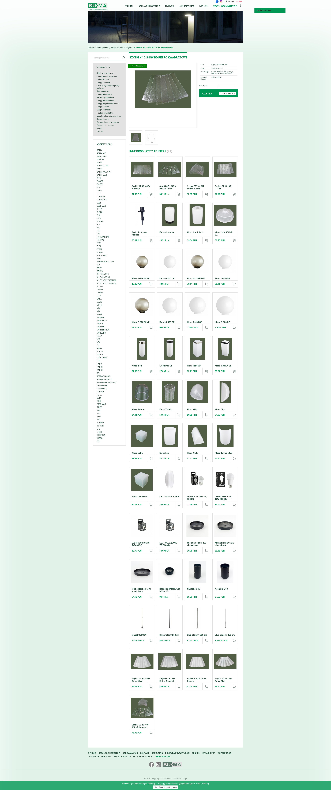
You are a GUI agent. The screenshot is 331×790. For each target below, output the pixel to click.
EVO (98, 231)
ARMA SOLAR (102, 166)
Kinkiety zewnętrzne (105, 73)
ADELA (100, 150)
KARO (99, 268)
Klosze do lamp (103, 119)
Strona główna (102, 47)
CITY (99, 194)
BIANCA (100, 181)
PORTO (100, 351)
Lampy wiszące (103, 79)
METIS (99, 305)
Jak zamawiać (186, 6)
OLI (98, 345)
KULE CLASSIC (103, 274)
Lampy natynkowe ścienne (107, 104)
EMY (99, 228)
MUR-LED (100, 327)
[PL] (237, 1)
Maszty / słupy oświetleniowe (109, 116)
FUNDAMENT (102, 255)
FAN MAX (100, 240)
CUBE (99, 203)
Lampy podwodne (104, 110)
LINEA (99, 299)
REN (98, 373)
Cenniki (196, 753)
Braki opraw (120, 756)
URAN (99, 432)
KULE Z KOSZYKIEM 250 (106, 283)
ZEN (98, 441)
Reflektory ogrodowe (105, 97)
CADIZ (99, 190)
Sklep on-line (263, 10)
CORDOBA (101, 197)
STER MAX (101, 404)
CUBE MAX (101, 206)
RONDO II (100, 392)
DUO (98, 215)
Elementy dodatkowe (105, 125)
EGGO (99, 218)
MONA (99, 314)
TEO (98, 413)
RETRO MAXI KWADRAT (106, 382)
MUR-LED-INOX (103, 330)
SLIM (99, 398)
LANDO (100, 290)
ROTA (99, 395)
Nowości (169, 6)
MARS (99, 302)
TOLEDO (100, 423)
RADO (99, 364)
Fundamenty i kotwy (105, 113)
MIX (98, 311)
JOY (98, 265)
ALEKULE (100, 159)
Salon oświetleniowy (225, 6)
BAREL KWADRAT (104, 172)
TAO (98, 410)
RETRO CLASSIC (103, 376)
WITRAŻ (100, 438)
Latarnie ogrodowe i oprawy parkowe (108, 87)
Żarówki (100, 131)
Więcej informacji (202, 784)
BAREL (99, 169)
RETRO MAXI (102, 386)
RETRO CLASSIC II (104, 379)
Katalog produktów (149, 6)
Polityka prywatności (177, 753)
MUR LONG (101, 333)
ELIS (98, 225)
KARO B (100, 271)
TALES (99, 407)
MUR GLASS (102, 321)
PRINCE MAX (102, 358)
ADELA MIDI (101, 153)
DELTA (99, 209)
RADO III (100, 370)
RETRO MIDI (102, 389)
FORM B (100, 252)
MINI (98, 308)
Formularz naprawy (100, 756)
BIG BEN (100, 184)
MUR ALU (100, 317)
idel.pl (184, 779)
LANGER (100, 293)
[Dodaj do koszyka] (151, 194)
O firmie (129, 6)
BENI (99, 178)
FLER (99, 246)
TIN (98, 420)
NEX (98, 342)
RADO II (100, 367)
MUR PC (100, 324)
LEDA (99, 296)
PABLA (100, 348)
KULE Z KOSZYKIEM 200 (106, 280)
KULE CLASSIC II (103, 277)
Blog (132, 756)
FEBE (99, 243)
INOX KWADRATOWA (105, 262)
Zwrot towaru (145, 756)
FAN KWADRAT (103, 237)
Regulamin (157, 753)
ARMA (99, 163)
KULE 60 (100, 286)
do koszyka (229, 94)
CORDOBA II (102, 200)
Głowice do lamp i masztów (108, 122)
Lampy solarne (103, 107)
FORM (99, 249)
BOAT (99, 187)
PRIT (99, 361)
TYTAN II (100, 426)
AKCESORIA (102, 156)
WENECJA (101, 435)
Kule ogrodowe (103, 91)
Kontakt (203, 6)
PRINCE (100, 355)
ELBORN (100, 221)
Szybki (129, 47)
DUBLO (100, 212)
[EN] (240, 1)
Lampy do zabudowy (105, 100)
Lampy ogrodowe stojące (107, 76)
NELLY (99, 336)
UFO (98, 429)
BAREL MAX (102, 175)
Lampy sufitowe (103, 82)
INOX (99, 259)
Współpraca (224, 753)
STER (99, 401)
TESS (99, 417)
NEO (98, 339)
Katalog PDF (208, 753)
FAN (98, 234)
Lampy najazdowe (104, 94)
